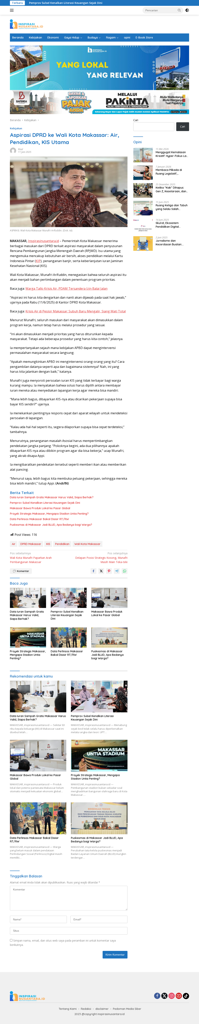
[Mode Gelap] (187, 10)
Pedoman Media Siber (127, 1009)
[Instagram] (171, 996)
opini (127, 37)
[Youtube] (179, 996)
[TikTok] (186, 996)
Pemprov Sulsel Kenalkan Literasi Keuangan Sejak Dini (43, 3)
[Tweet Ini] (101, 571)
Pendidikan (62, 544)
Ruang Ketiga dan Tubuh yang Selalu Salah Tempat (172, 207)
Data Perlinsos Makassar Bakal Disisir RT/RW (39, 519)
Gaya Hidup (71, 37)
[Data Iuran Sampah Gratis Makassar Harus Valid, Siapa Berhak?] (28, 598)
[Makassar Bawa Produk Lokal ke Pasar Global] (109, 598)
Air (13, 544)
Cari (135, 120)
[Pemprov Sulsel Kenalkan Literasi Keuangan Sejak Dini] (69, 598)
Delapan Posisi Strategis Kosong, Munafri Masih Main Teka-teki (101, 557)
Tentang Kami (68, 1009)
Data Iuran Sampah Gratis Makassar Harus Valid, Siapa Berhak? (51, 497)
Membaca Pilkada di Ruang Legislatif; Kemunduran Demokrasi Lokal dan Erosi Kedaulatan (171, 171)
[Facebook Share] (93, 571)
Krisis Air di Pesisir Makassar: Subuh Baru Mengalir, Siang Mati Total (75, 311)
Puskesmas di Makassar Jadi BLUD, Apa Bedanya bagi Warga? (51, 524)
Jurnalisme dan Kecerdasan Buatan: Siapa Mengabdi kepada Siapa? (172, 242)
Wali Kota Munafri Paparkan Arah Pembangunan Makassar (31, 557)
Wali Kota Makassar (87, 544)
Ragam (111, 37)
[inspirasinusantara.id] (26, 24)
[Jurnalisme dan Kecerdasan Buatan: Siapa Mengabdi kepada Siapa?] (143, 243)
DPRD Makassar (30, 544)
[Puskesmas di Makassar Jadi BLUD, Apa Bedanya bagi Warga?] (109, 637)
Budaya (93, 37)
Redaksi (86, 1009)
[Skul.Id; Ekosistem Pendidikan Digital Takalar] (143, 226)
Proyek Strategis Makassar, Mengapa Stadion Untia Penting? (49, 513)
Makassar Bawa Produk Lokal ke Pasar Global (40, 508)
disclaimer (102, 1009)
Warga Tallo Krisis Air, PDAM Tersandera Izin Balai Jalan (66, 288)
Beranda (18, 37)
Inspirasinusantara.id (43, 241)
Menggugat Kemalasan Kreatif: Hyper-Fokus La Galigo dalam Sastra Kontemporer (171, 153)
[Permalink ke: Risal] (13, 150)
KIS (48, 544)
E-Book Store (144, 37)
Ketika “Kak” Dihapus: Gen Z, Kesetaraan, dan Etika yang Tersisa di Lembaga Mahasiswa (171, 189)
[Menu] (12, 10)
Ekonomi (53, 37)
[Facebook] (157, 996)
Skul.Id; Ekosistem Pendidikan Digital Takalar (167, 224)
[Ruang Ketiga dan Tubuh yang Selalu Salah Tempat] (143, 208)
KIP (38, 261)
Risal (20, 149)
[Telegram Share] (117, 571)
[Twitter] (164, 996)
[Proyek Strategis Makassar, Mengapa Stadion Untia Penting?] (28, 637)
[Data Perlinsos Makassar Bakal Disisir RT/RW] (69, 637)
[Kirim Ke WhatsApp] (124, 571)
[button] (179, 10)
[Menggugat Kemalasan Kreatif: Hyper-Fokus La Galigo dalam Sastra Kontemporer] (143, 155)
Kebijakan (35, 37)
